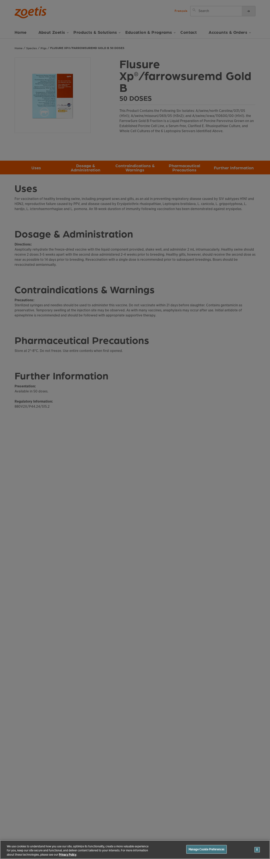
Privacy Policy (67, 854)
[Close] (257, 849)
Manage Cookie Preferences (206, 849)
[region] (135, 849)
